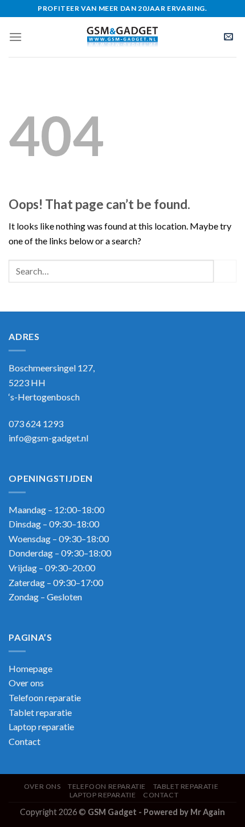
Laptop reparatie (103, 795)
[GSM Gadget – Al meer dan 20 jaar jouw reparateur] (123, 37)
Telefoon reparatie (45, 697)
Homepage (30, 668)
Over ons (26, 682)
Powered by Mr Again (184, 812)
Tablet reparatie (40, 712)
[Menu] (15, 37)
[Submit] (225, 271)
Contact (24, 741)
